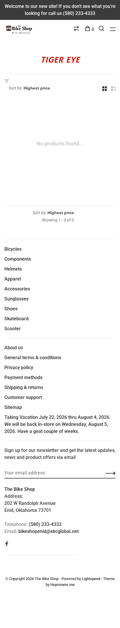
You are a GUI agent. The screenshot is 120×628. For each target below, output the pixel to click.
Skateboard (16, 318)
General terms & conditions (32, 357)
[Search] (102, 29)
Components (17, 259)
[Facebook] (6, 544)
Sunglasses (16, 299)
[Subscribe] (109, 473)
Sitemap (13, 407)
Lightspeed (91, 579)
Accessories (17, 289)
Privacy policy (18, 367)
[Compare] (77, 29)
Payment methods (23, 377)
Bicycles (13, 249)
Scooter (12, 328)
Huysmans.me (62, 584)
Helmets (13, 269)
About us (13, 347)
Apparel (12, 279)
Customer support (23, 397)
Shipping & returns (23, 387)
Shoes (10, 309)
